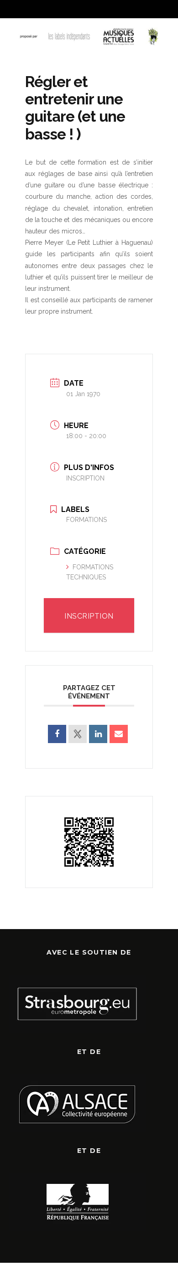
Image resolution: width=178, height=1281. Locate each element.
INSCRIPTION (85, 478)
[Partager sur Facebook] (57, 734)
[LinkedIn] (98, 734)
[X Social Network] (77, 734)
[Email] (119, 734)
